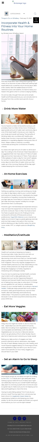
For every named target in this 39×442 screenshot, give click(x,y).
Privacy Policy (25, 422)
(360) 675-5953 (16, 428)
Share (36, 21)
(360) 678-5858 (28, 428)
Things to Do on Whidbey (10, 18)
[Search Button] (35, 13)
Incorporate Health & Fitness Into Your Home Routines (17, 26)
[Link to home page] (19, 3)
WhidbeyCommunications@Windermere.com (19, 425)
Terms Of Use (13, 422)
